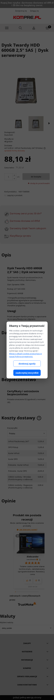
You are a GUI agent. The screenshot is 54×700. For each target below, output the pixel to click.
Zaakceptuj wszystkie (27, 373)
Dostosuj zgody (27, 363)
